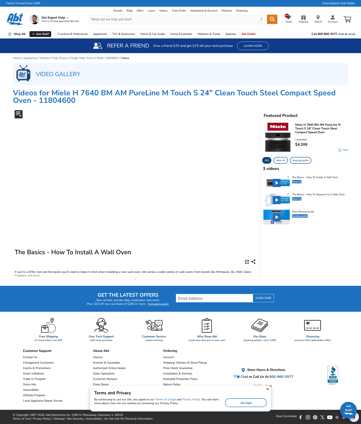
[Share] (253, 261)
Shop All (19, 34)
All (267, 160)
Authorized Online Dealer (109, 368)
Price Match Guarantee (177, 368)
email (351, 34)
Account (168, 357)
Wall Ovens (59, 58)
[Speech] (261, 19)
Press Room (101, 384)
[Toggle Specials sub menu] (238, 34)
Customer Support (37, 351)
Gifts (139, 11)
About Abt (101, 351)
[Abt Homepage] (15, 19)
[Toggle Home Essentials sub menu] (194, 34)
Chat (244, 376)
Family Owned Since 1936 (23, 3)
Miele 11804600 (107, 58)
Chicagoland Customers (38, 363)
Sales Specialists (104, 373)
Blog (129, 11)
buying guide (301, 160)
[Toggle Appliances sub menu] (109, 34)
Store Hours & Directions (265, 370)
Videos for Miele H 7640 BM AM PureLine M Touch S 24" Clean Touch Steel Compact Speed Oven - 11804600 (174, 97)
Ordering (170, 351)
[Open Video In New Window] (247, 261)
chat (341, 34)
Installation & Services (204, 11)
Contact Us (30, 357)
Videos (163, 11)
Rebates (227, 11)
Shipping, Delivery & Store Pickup (185, 363)
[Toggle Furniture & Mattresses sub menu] (90, 34)
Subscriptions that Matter (338, 3)
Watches (208, 34)
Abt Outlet (248, 34)
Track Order (179, 11)
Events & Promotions (37, 368)
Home (181, 34)
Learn (151, 11)
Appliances (100, 34)
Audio (152, 34)
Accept (246, 403)
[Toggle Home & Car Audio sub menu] (167, 34)
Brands (118, 11)
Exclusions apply (158, 304)
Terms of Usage (165, 399)
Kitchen (45, 58)
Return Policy (171, 384)
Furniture (73, 34)
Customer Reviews (105, 379)
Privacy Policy (191, 399)
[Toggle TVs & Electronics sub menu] (137, 34)
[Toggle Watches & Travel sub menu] (222, 34)
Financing (242, 11)
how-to (280, 160)
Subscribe (263, 298)
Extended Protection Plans (180, 379)
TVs (123, 34)
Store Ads (29, 384)
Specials (230, 34)
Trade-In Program (34, 379)
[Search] (272, 19)
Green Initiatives (33, 373)
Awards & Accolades (106, 363)
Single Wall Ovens (82, 58)
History (98, 357)
